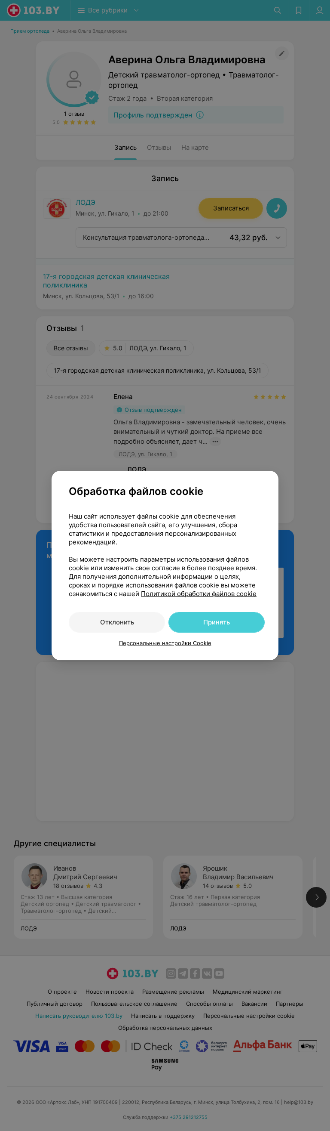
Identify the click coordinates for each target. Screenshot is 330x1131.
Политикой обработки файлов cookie (199, 594)
